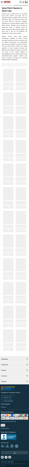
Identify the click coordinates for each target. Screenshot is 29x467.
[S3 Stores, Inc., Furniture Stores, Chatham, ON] (8, 437)
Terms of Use (4, 461)
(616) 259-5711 (7, 397)
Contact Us (3, 407)
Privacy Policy (11, 461)
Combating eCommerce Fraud (8, 421)
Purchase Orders (5, 428)
